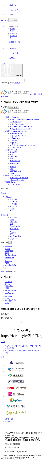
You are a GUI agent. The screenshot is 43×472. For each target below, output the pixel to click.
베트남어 (13, 33)
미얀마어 (13, 36)
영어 (11, 38)
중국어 (12, 31)
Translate (17, 83)
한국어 (12, 29)
